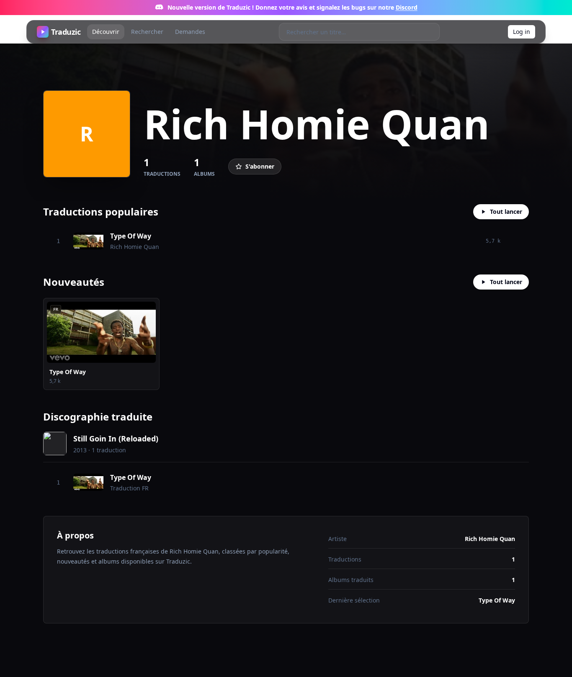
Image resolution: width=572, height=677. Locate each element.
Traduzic (65, 32)
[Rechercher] (430, 31)
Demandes (190, 32)
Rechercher (147, 32)
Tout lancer (506, 211)
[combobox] (350, 31)
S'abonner (259, 166)
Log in (521, 32)
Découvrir (105, 32)
